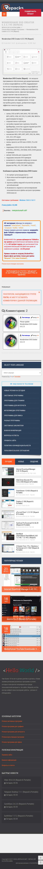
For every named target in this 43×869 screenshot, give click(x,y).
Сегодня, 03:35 (12, 795)
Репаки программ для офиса (12, 742)
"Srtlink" (20, 228)
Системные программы (13, 396)
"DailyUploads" (16, 225)
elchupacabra (22, 43)
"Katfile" (15, 228)
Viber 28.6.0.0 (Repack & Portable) (17, 780)
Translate (17, 377)
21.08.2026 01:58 (23, 473)
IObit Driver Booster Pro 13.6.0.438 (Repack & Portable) (27, 481)
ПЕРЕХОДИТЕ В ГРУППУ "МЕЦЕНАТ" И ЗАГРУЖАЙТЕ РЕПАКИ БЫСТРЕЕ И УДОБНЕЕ (21, 273)
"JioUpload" (8, 228)
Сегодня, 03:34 (12, 819)
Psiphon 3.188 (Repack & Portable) (24, 502)
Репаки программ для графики (12, 726)
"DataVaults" (26, 225)
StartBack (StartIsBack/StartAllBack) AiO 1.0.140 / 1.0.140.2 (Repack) (27, 536)
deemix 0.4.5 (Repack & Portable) (21, 619)
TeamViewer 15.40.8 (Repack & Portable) (27, 492)
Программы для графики (14, 401)
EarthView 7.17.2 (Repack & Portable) (18, 816)
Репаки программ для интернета (13, 732)
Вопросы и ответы (11, 435)
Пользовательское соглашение (16, 451)
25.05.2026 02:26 (23, 516)
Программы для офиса (13, 416)
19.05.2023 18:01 (23, 495)
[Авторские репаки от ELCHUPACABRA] (12, 7)
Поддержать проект (30, 12)
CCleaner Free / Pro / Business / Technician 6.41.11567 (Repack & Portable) (27, 548)
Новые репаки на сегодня (14, 391)
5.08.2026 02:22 (23, 484)
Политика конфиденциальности (17, 446)
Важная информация (12, 430)
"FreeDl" (33, 225)
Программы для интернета (15, 405)
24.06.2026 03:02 (23, 552)
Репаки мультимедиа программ (13, 29)
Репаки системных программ (12, 721)
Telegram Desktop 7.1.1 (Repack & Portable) (21, 792)
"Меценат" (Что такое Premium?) (15, 258)
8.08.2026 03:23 (23, 527)
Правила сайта (10, 441)
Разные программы (12, 421)
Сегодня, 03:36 (12, 783)
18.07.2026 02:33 (23, 505)
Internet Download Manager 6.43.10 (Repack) (25, 470)
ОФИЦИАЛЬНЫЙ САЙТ (19, 211)
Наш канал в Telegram (22, 384)
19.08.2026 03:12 (23, 540)
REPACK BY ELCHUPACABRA (11, 27)
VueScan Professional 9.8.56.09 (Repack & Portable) (27, 524)
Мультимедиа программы (14, 411)
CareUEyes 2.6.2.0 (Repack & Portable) (19, 804)
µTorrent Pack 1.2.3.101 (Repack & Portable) (27, 513)
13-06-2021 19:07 (9, 43)
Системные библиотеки (14, 426)
